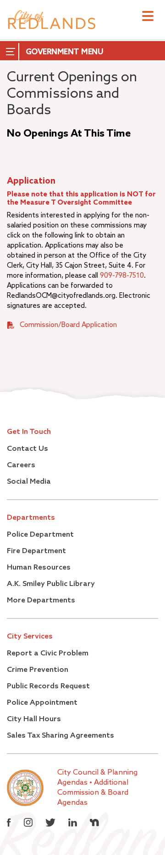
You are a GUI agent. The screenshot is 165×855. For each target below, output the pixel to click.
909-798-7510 (122, 275)
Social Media (29, 482)
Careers (21, 465)
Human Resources (39, 567)
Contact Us (27, 449)
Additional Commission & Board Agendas (92, 793)
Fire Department (36, 551)
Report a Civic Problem (47, 653)
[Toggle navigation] (148, 17)
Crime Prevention (37, 670)
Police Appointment (42, 703)
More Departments (41, 600)
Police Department (40, 534)
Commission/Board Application (68, 325)
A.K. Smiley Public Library (51, 584)
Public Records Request (48, 686)
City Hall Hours (34, 719)
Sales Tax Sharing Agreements (60, 735)
